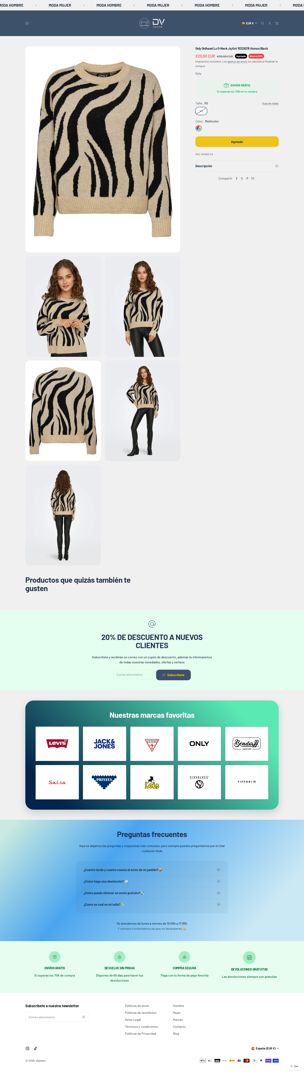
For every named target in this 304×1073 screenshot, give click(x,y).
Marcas (178, 1019)
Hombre (178, 1006)
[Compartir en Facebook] (236, 178)
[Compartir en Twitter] (242, 178)
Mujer (177, 1012)
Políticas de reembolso (140, 1012)
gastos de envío (237, 61)
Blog (176, 1033)
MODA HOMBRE (40, 5)
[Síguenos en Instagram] (27, 1048)
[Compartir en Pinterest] (247, 178)
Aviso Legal (133, 1019)
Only (198, 73)
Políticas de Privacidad (140, 1033)
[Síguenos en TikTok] (35, 1048)
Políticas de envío (137, 1006)
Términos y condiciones (141, 1026)
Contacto (179, 1026)
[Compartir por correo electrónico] (252, 178)
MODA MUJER (89, 5)
